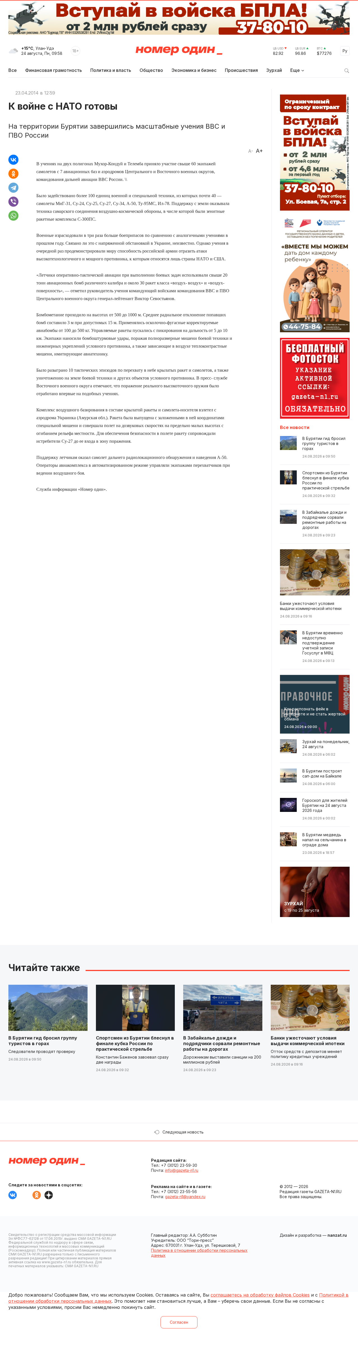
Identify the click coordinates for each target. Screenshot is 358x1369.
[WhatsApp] (13, 216)
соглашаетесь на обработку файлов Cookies (260, 1295)
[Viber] (13, 202)
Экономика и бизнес (193, 70)
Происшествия (241, 70)
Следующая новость (183, 1132)
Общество (151, 70)
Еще (295, 70)
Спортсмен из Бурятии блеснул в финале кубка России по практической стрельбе (135, 1043)
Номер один (179, 50)
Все (12, 70)
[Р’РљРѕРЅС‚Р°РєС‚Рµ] (13, 160)
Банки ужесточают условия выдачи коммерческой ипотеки (308, 1040)
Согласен (179, 1322)
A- (250, 151)
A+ (259, 150)
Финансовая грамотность (53, 70)
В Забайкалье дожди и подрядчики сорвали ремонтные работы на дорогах (221, 1043)
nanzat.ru (337, 1235)
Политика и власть (110, 70)
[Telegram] (13, 188)
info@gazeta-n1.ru (181, 1170)
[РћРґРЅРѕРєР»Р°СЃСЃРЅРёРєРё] (13, 174)
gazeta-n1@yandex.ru (185, 1196)
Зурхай (274, 70)
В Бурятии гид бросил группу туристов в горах (42, 1040)
